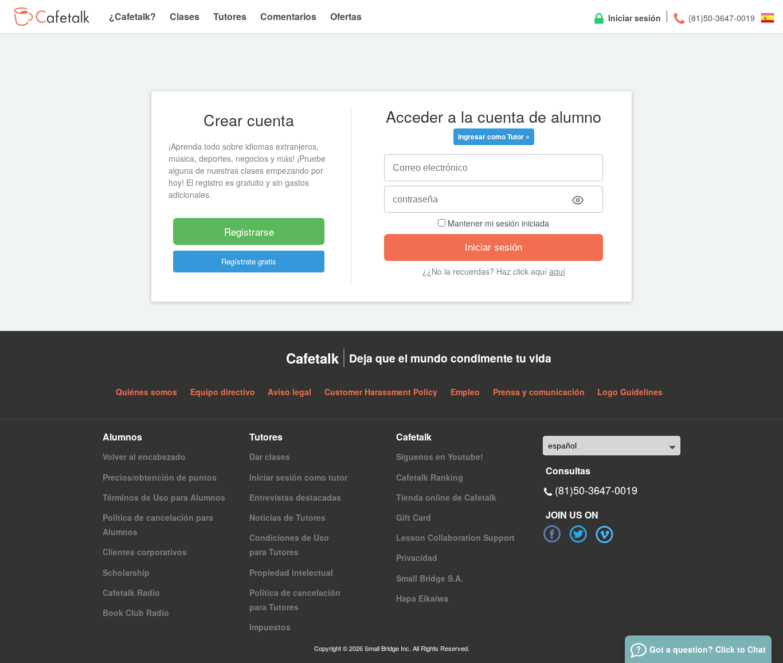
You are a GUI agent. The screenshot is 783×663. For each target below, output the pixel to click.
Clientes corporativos (145, 551)
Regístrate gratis (248, 261)
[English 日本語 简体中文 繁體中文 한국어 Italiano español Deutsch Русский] (611, 445)
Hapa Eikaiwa (422, 598)
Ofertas (346, 16)
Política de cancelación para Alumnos (158, 524)
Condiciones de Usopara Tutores (289, 544)
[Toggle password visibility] (578, 200)
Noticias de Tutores (287, 517)
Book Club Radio (136, 612)
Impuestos (270, 627)
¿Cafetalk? (132, 16)
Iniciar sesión (633, 18)
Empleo (465, 391)
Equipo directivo (222, 391)
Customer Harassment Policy (380, 391)
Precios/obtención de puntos (160, 477)
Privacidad (416, 557)
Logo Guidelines (630, 391)
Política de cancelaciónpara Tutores (294, 600)
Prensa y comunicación (539, 391)
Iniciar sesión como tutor (298, 477)
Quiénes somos (146, 391)
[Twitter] (578, 534)
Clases (184, 16)
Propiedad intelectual (291, 572)
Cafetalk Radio (131, 592)
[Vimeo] (605, 534)
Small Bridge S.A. (429, 578)
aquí (557, 271)
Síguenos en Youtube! (439, 456)
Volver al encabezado (144, 456)
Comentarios (288, 16)
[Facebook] (552, 534)
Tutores (229, 16)
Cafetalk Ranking (429, 477)
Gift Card (413, 517)
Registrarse (249, 231)
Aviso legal (289, 391)
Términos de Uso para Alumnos (164, 497)
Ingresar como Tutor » (494, 136)
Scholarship (126, 572)
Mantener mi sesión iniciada (497, 223)
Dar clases (269, 456)
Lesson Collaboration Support (455, 537)
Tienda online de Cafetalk (446, 497)
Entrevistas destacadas (295, 497)
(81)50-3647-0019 (720, 18)
